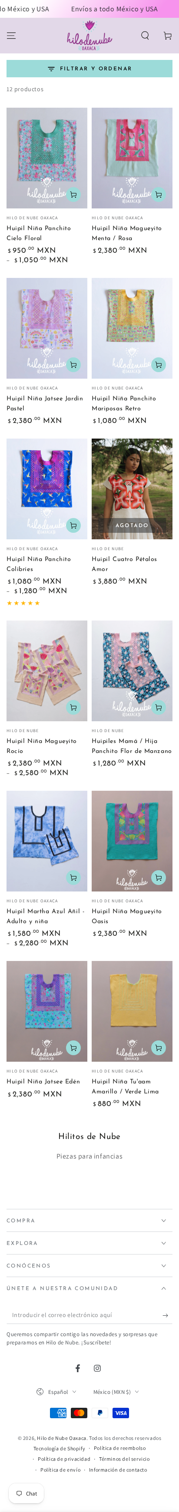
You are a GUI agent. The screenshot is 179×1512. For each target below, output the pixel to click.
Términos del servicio (124, 1459)
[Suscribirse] (167, 1315)
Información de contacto (118, 1469)
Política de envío (60, 1469)
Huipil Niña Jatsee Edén (43, 1082)
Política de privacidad (64, 1459)
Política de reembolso (120, 1448)
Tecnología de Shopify (59, 1448)
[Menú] (11, 35)
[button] (145, 35)
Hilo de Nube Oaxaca (61, 1438)
